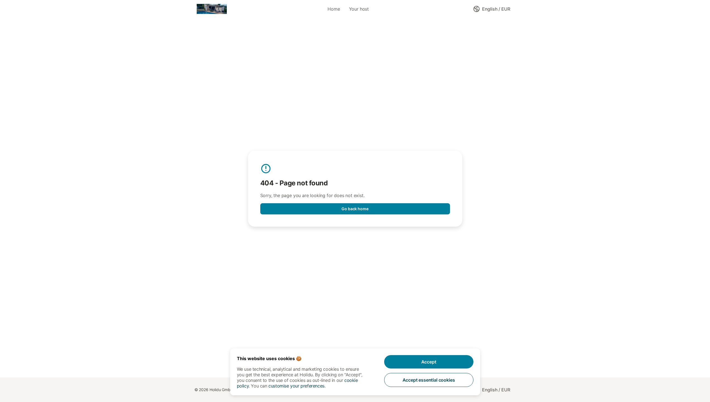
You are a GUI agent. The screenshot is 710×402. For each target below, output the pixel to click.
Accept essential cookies (429, 380)
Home (334, 9)
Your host (359, 9)
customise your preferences (296, 386)
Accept (428, 362)
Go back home (355, 208)
